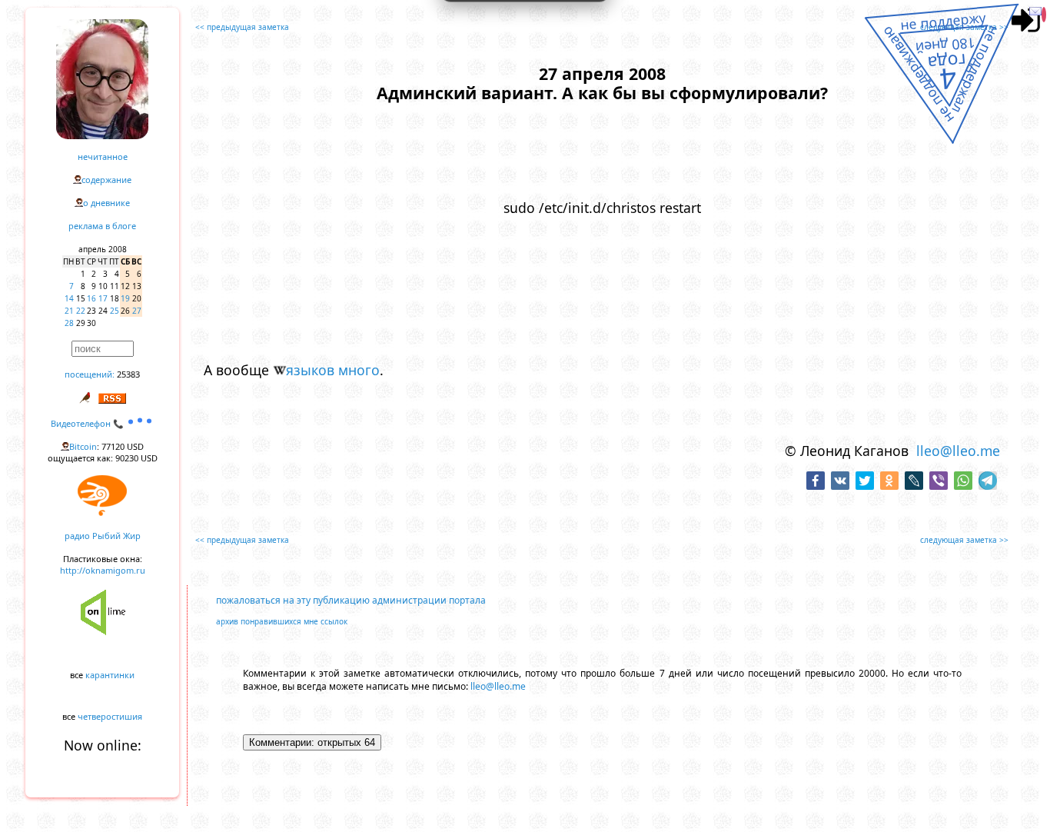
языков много (333, 370)
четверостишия (110, 716)
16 (91, 298)
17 (103, 298)
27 (136, 310)
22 (80, 310)
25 (114, 310)
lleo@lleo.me (958, 450)
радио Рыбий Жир (103, 535)
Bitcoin (83, 446)
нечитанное (103, 156)
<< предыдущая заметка (242, 27)
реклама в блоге (102, 225)
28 (69, 323)
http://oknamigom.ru (102, 570)
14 (69, 298)
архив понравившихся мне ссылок (281, 621)
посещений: (90, 374)
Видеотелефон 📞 (88, 423)
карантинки (110, 675)
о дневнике (106, 202)
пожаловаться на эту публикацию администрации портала (351, 600)
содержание (106, 179)
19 (125, 298)
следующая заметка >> (964, 27)
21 (69, 310)
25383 (128, 374)
